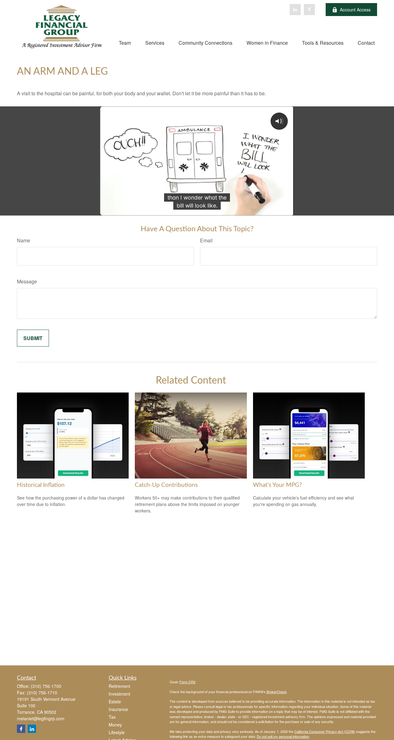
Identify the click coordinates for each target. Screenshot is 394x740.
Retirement (119, 686)
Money (115, 725)
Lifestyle (117, 732)
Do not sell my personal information (283, 736)
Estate (115, 701)
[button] (125, 42)
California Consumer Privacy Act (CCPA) (324, 731)
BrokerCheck (277, 691)
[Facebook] (309, 9)
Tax (112, 717)
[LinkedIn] (295, 9)
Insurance (118, 709)
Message (27, 281)
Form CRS (187, 681)
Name (23, 240)
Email (206, 240)
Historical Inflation (41, 485)
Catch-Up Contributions (166, 485)
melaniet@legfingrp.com (40, 718)
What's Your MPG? (277, 485)
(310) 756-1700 (46, 686)
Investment (119, 694)
